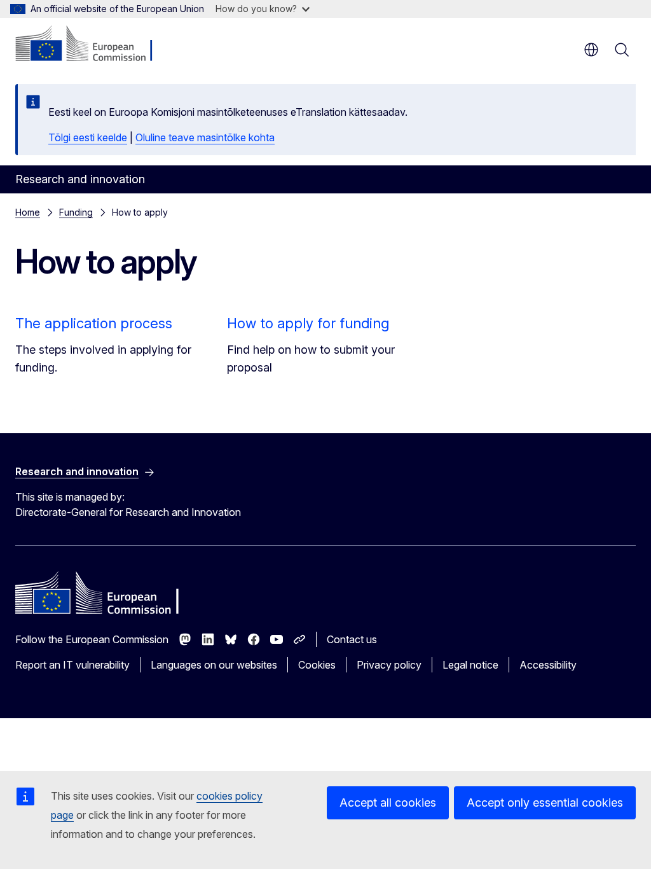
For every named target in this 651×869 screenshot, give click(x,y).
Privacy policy (389, 664)
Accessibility (548, 664)
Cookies (317, 664)
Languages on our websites (214, 664)
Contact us (352, 639)
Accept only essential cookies (545, 802)
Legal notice (470, 664)
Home (27, 212)
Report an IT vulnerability (72, 664)
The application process (93, 323)
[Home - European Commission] (92, 44)
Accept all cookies (387, 802)
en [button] (591, 50)
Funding (76, 212)
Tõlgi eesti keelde (87, 137)
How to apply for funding (308, 323)
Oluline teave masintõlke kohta (205, 137)
